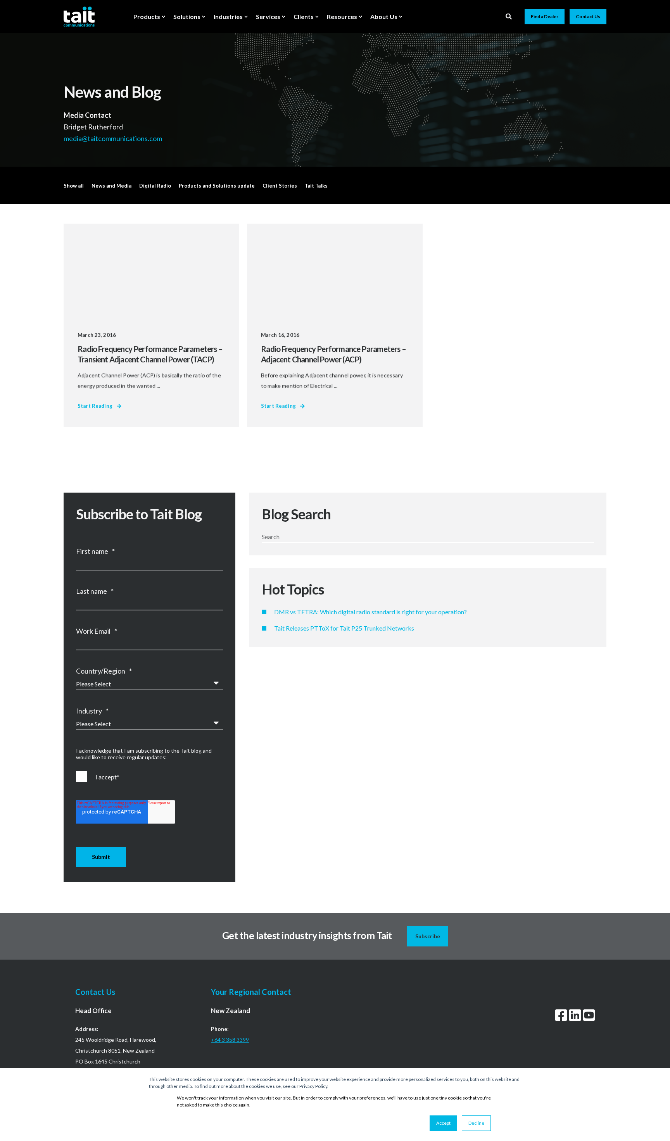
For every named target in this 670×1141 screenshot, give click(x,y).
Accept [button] (443, 1123)
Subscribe (427, 936)
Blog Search (296, 513)
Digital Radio (155, 186)
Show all (74, 186)
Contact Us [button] (588, 16)
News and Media (111, 186)
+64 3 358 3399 (230, 1039)
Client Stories (279, 186)
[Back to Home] (79, 16)
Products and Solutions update (217, 186)
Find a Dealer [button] (544, 16)
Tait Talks (316, 186)
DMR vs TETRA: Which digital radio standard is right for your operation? (370, 611)
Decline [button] (476, 1123)
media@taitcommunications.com (113, 138)
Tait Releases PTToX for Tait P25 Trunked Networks (344, 628)
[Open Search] (509, 15)
